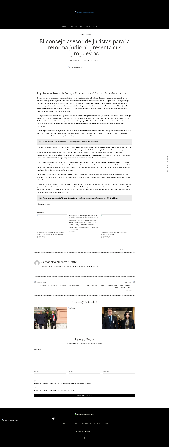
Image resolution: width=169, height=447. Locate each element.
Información (85, 26)
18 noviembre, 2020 (91, 60)
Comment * (38, 349)
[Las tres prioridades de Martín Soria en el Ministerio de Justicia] (116, 223)
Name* (36, 372)
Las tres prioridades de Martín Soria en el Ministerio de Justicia (114, 233)
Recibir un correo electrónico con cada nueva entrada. (54, 390)
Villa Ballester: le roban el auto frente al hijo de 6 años (58, 286)
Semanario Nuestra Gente (59, 262)
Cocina (104, 26)
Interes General (84, 34)
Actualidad (73, 26)
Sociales (96, 26)
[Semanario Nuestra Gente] (84, 12)
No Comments (75, 60)
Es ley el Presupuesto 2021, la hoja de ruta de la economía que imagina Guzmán (109, 287)
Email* (71, 372)
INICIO (64, 26)
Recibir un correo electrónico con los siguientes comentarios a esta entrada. (62, 383)
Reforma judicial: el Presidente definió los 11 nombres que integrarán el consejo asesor (50, 233)
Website (106, 372)
